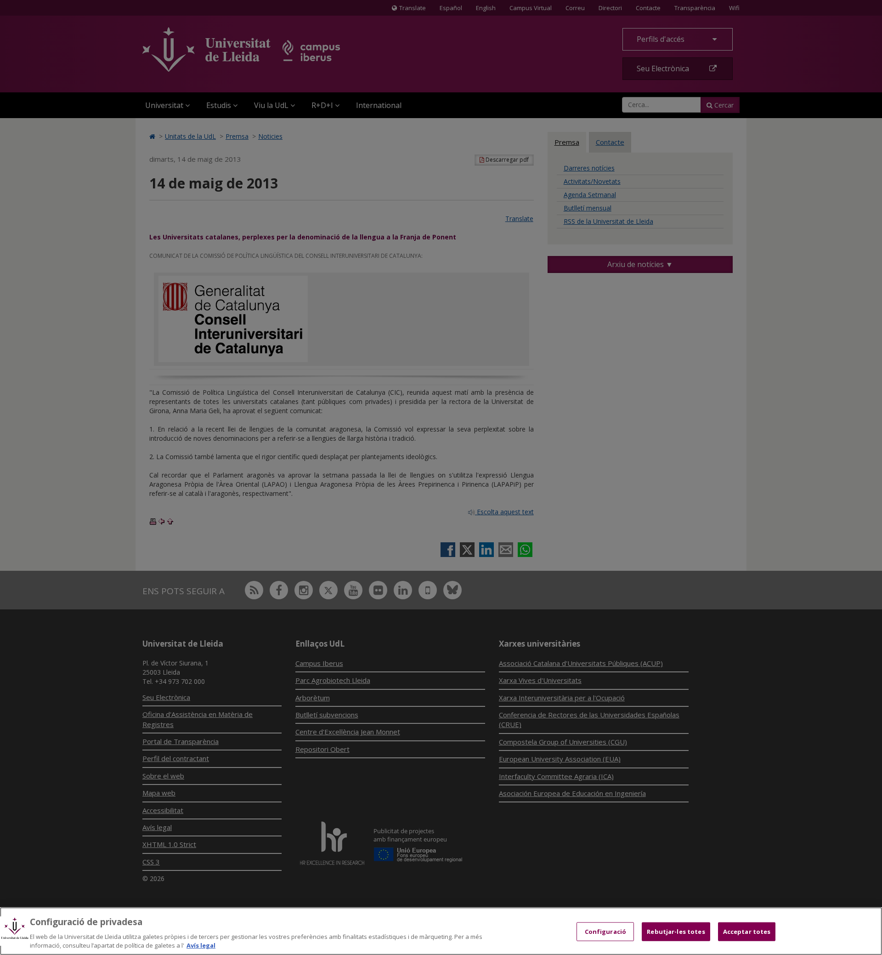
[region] (441, 931)
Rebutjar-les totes (676, 931)
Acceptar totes (747, 931)
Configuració (606, 931)
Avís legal (201, 945)
